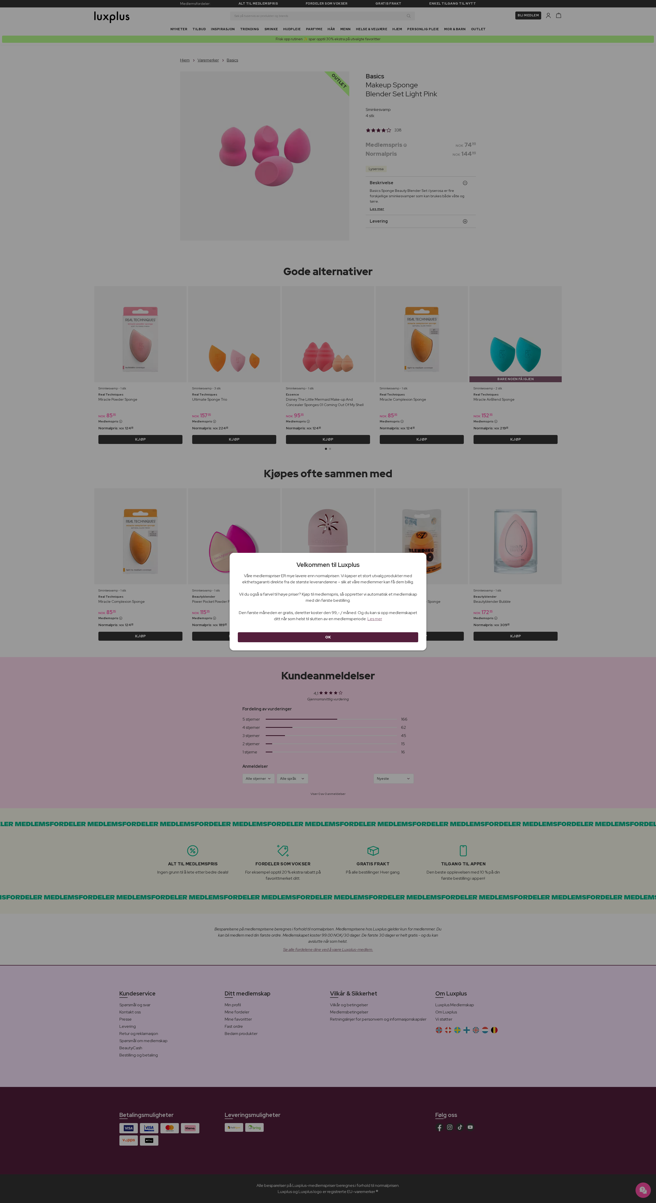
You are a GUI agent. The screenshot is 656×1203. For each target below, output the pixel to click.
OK (328, 637)
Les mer (374, 618)
